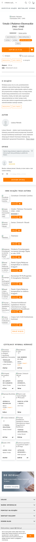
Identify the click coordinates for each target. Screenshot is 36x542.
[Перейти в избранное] (29, 2)
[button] (26, 56)
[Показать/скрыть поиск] (26, 3)
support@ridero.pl (16, 528)
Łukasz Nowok (18, 29)
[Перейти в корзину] (33, 2)
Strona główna (10, 3)
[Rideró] (2, 3)
